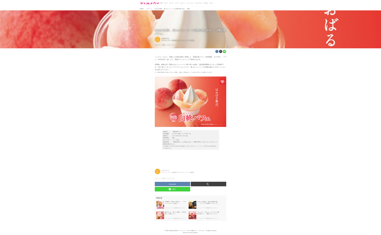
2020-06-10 (165, 38)
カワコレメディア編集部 (169, 40)
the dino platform (193, 232)
